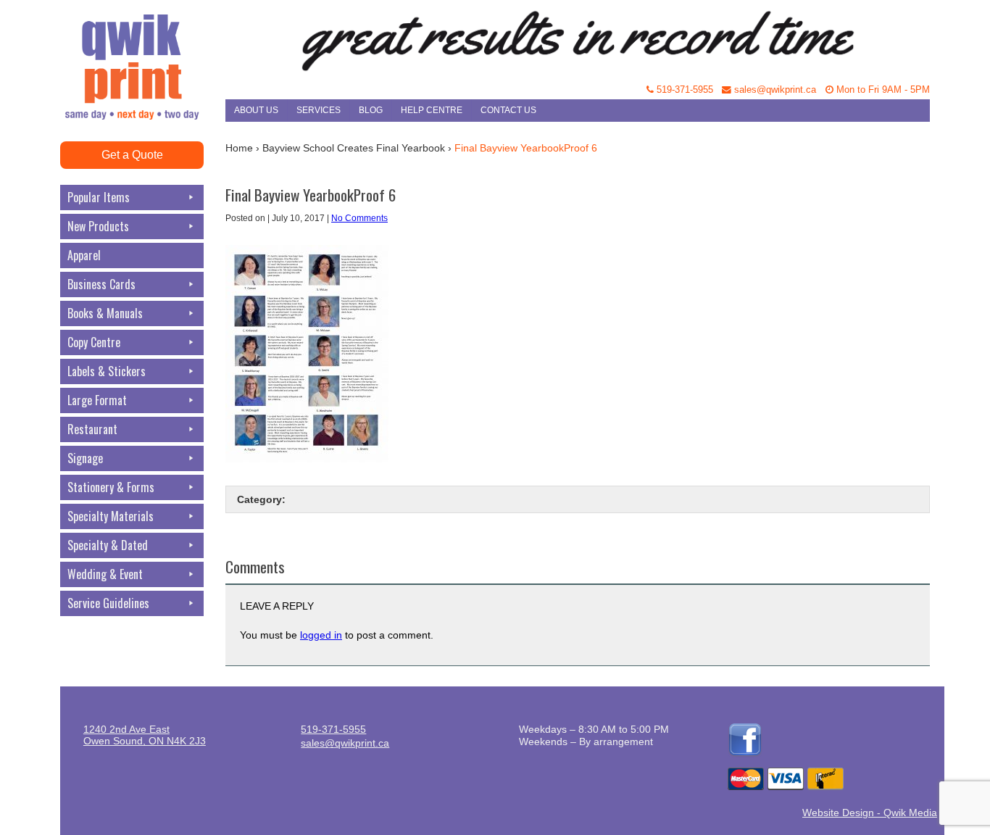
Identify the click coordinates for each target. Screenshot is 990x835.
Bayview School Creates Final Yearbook (353, 148)
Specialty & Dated (107, 545)
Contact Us (508, 110)
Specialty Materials (110, 516)
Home (239, 148)
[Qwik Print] (142, 36)
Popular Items (98, 197)
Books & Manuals (105, 313)
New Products (98, 226)
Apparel (84, 255)
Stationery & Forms (110, 487)
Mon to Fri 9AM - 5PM (881, 90)
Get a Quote (132, 155)
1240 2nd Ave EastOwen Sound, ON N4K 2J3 (144, 735)
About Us (256, 110)
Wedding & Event (105, 574)
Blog (371, 110)
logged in (321, 635)
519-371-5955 (683, 90)
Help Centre (431, 110)
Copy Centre (93, 342)
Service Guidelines (108, 603)
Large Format (97, 400)
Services (318, 110)
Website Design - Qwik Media (869, 812)
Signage (85, 458)
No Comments (359, 218)
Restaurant (92, 429)
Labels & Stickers (106, 371)
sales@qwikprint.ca (773, 90)
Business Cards (101, 284)
